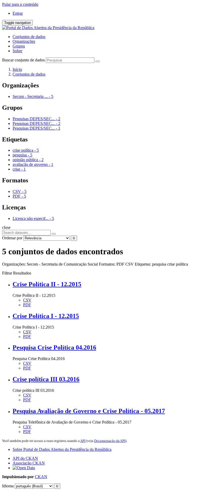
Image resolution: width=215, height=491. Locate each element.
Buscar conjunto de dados (23, 60)
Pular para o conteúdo (20, 4)
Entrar (18, 13)
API (82, 441)
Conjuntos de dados (29, 36)
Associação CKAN (29, 463)
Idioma (8, 486)
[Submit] (97, 61)
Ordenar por (12, 238)
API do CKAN (25, 458)
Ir (74, 238)
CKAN (41, 476)
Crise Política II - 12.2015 (47, 284)
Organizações (24, 41)
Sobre (17, 51)
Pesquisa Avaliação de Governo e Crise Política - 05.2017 (89, 411)
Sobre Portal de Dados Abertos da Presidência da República (62, 449)
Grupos (19, 46)
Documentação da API (109, 441)
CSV (27, 300)
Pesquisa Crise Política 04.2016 (54, 347)
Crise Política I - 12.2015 (46, 316)
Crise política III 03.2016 (46, 379)
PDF (27, 305)
